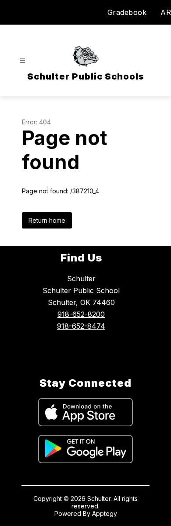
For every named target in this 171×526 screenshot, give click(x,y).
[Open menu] (23, 61)
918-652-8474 (81, 326)
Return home (46, 220)
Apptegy (104, 513)
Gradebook (127, 12)
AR (165, 12)
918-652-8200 (81, 314)
